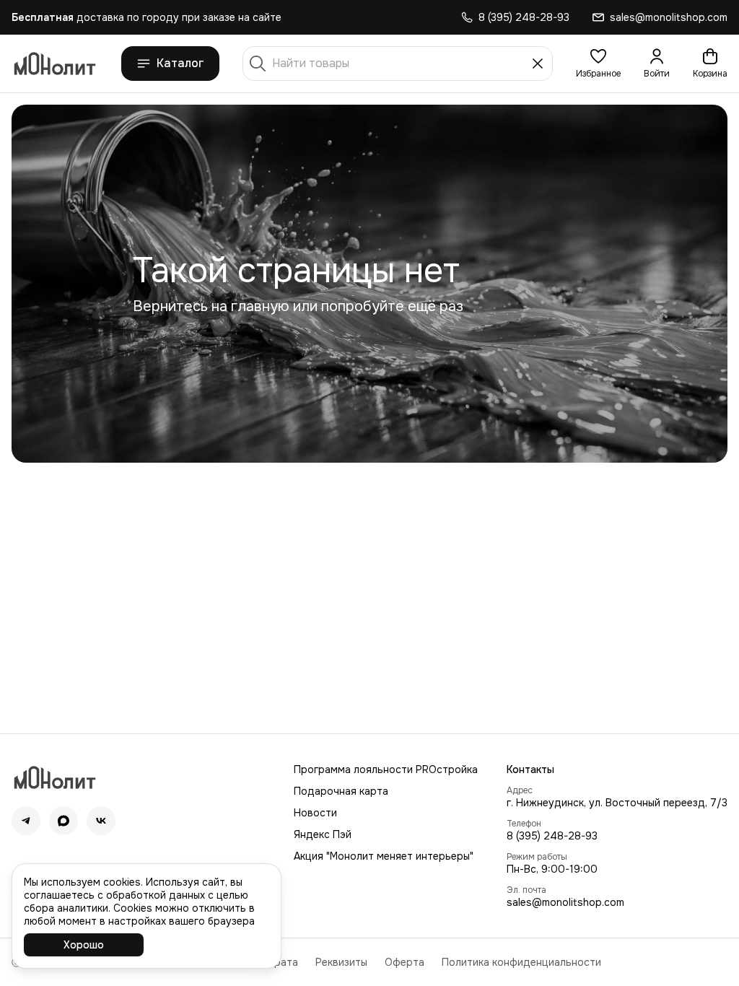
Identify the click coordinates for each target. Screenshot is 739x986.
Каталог (180, 63)
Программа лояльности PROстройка (386, 769)
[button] (598, 63)
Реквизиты (341, 962)
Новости (315, 812)
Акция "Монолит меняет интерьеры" (383, 856)
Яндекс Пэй (322, 834)
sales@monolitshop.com (565, 902)
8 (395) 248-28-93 (552, 835)
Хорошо (84, 944)
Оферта (404, 962)
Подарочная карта (341, 791)
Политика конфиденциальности (521, 962)
